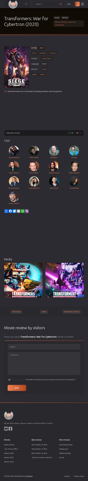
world (30, 91)
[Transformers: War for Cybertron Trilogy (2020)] (23, 280)
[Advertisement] (44, 110)
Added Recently (65, 453)
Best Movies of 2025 (39, 449)
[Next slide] (80, 281)
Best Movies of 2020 (71, 312)
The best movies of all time (42, 457)
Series (44, 312)
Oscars (61, 457)
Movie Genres (9, 445)
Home (56, 18)
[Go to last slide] (8, 281)
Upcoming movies (66, 445)
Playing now (63, 449)
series (18, 91)
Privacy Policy (79, 476)
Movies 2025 (9, 457)
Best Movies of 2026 (39, 445)
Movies (65, 18)
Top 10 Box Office (11, 449)
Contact (67, 476)
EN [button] (69, 4)
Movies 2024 (9, 462)
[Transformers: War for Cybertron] (16, 67)
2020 (41, 48)
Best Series (16, 312)
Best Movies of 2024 (39, 453)
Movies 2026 (9, 453)
